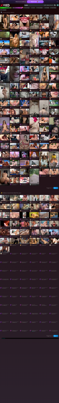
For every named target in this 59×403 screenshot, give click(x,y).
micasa (13, 99)
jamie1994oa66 (24, 288)
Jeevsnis (33, 133)
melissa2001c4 (43, 245)
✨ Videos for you (26, 7)
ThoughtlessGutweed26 (6, 150)
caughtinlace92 (4, 228)
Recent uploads (39, 7)
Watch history (53, 7)
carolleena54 (43, 30)
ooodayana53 (14, 228)
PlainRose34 (53, 133)
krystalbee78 (43, 56)
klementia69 (4, 288)
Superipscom (14, 90)
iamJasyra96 (14, 219)
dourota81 (34, 211)
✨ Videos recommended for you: (11, 193)
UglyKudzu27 (24, 262)
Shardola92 (34, 228)
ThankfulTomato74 (35, 305)
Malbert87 (34, 30)
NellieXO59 (34, 322)
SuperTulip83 (14, 262)
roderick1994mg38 (25, 202)
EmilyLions (53, 30)
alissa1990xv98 (14, 56)
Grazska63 (34, 262)
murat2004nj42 (24, 322)
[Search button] (54, 5)
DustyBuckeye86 (5, 99)
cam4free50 (43, 39)
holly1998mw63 (44, 296)
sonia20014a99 (34, 150)
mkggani (24, 30)
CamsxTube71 (24, 150)
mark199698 (34, 99)
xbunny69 (24, 133)
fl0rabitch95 (14, 176)
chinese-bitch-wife (35, 116)
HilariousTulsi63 (24, 296)
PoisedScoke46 (44, 262)
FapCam (43, 288)
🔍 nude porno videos (7, 12)
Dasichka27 (14, 245)
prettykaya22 (24, 116)
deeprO (13, 116)
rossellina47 (24, 176)
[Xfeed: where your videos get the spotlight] (6, 5)
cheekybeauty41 (24, 90)
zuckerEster (14, 167)
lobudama (24, 279)
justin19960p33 (4, 305)
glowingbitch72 (34, 245)
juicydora (33, 288)
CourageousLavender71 (35, 56)
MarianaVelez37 (4, 262)
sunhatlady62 (4, 296)
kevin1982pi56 (44, 99)
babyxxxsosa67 (44, 228)
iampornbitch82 (15, 279)
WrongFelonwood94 (44, 150)
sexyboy (4, 30)
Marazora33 (4, 211)
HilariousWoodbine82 (35, 90)
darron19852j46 (14, 30)
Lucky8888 (43, 202)
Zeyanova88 (4, 202)
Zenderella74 (14, 202)
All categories (4, 9)
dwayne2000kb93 (5, 245)
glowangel (34, 296)
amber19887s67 (4, 167)
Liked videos (47, 7)
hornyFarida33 (34, 73)
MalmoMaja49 (43, 211)
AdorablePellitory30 (44, 219)
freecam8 (43, 90)
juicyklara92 (43, 322)
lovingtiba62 (14, 296)
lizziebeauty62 (34, 202)
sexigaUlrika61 (4, 39)
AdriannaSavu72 (5, 133)
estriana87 (4, 322)
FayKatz (53, 167)
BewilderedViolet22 (44, 116)
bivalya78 (33, 219)
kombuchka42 (24, 211)
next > (55, 188)
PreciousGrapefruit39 (5, 279)
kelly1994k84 (24, 228)
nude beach (33, 7)
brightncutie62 (44, 279)
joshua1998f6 (4, 219)
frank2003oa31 (14, 322)
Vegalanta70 (24, 39)
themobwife (34, 279)
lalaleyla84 (14, 211)
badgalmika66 (24, 245)
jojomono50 (43, 176)
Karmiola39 (43, 133)
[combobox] (38, 5)
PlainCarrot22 (14, 107)
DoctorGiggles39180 (25, 219)
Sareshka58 (14, 305)
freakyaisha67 (14, 288)
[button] (58, 5)
